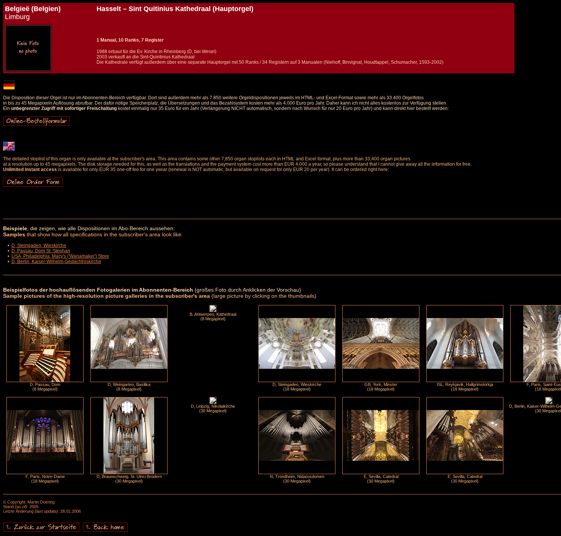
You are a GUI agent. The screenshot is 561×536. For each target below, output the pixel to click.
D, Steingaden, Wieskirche (38, 245)
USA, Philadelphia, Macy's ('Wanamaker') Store (60, 256)
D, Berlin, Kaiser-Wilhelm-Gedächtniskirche (56, 261)
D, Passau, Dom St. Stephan (40, 250)
